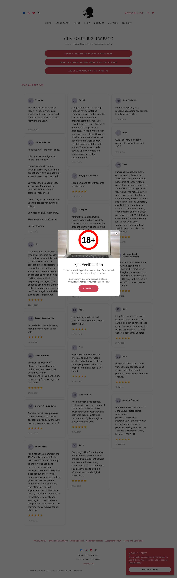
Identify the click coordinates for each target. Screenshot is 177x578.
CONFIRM (88, 288)
